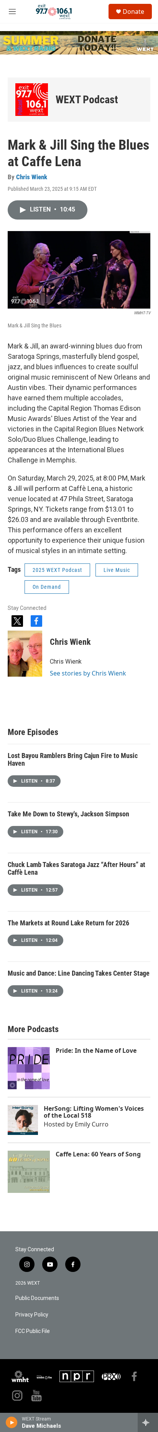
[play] (11, 1422)
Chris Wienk (31, 177)
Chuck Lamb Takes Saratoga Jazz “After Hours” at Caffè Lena (76, 869)
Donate (133, 11)
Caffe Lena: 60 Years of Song (98, 1154)
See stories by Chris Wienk (88, 673)
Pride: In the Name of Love (96, 1050)
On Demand (47, 587)
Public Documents (37, 1298)
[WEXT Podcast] (31, 99)
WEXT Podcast (87, 99)
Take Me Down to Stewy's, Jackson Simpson (68, 814)
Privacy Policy (31, 1315)
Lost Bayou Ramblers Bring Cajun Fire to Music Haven (73, 760)
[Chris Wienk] (25, 654)
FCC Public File (32, 1331)
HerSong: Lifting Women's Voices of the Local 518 (94, 1112)
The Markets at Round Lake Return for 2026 (68, 923)
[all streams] (148, 1422)
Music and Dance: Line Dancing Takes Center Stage (79, 973)
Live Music (117, 570)
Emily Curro (92, 1124)
